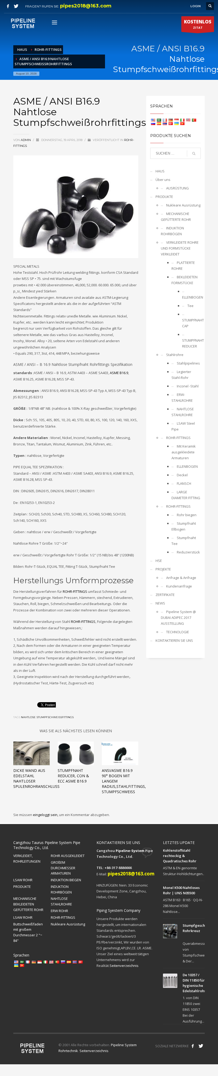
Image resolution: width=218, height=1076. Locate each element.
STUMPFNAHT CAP (191, 323)
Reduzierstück (188, 552)
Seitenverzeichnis (124, 965)
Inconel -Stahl (188, 386)
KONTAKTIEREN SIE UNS (174, 640)
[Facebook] (8, 6)
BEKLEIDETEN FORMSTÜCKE (184, 280)
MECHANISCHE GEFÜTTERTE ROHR (176, 216)
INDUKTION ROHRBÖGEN (172, 231)
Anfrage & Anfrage (181, 577)
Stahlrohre (174, 354)
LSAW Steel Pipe (183, 426)
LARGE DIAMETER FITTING (185, 495)
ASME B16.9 (119, 372)
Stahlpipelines (188, 363)
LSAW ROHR (22, 880)
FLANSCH (184, 483)
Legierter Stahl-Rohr (181, 374)
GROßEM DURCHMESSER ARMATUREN (63, 868)
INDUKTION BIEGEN (66, 880)
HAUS (160, 171)
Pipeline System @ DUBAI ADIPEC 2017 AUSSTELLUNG (178, 617)
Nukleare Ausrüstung (183, 205)
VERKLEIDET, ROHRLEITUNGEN (26, 858)
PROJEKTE (163, 569)
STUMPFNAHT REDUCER (191, 343)
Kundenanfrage (179, 586)
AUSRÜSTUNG (177, 188)
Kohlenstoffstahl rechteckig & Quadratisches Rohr (179, 855)
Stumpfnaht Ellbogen (183, 526)
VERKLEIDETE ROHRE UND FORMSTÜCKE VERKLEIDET (180, 248)
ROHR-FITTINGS (75, 591)
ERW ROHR (59, 910)
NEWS (160, 603)
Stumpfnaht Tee (183, 540)
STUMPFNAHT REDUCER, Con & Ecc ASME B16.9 (73, 776)
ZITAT (197, 24)
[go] (194, 153)
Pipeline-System (130, 850)
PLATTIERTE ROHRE (183, 265)
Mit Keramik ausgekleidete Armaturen (183, 452)
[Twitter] (16, 6)
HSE (159, 560)
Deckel (182, 475)
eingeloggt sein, (46, 814)
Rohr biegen (186, 514)
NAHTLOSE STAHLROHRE (182, 412)
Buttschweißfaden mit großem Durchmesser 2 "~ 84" (28, 932)
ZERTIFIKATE (165, 594)
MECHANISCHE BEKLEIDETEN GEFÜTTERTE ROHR (28, 904)
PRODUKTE (164, 196)
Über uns (163, 179)
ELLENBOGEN (191, 297)
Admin (26, 140)
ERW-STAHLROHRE (182, 397)
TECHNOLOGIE (177, 632)
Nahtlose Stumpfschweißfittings (47, 717)
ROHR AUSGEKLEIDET (68, 855)
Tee (190, 305)
